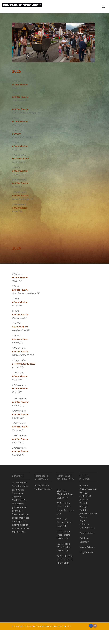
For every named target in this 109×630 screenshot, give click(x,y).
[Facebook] (91, 626)
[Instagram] (95, 626)
